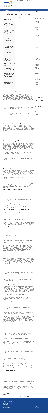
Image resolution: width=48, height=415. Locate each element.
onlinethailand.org (37, 73)
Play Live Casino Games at (7, 68)
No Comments (40, 98)
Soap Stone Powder (40, 113)
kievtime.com (36, 47)
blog (35, 30)
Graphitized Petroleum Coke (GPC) (41, 116)
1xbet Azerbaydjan (37, 20)
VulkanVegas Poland (37, 85)
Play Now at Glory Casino (7, 40)
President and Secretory (38, 407)
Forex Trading (36, 40)
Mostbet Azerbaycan (37, 59)
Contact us (36, 410)
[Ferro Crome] (36, 106)
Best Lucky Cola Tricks (7, 23)
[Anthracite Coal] (36, 111)
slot (35, 74)
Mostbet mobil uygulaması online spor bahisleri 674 (39, 67)
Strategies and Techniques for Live (9, 60)
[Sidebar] (1, 414)
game (35, 41)
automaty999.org (37, 26)
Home (3, 10)
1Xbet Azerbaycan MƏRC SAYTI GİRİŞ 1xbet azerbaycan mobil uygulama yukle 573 (40, 18)
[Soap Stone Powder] (36, 114)
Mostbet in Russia (37, 60)
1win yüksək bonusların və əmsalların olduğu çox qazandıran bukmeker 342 (39, 14)
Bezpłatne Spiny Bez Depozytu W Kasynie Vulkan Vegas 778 (39, 29)
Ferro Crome (39, 106)
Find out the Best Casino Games (39, 97)
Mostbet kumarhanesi (37, 65)
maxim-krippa (36, 58)
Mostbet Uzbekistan (37, 68)
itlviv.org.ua (36, 46)
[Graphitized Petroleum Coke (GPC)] (36, 116)
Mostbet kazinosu (37, 64)
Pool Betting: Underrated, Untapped (9, 65)
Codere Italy (36, 36)
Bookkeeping (36, 31)
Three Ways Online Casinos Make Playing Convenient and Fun (39, 100)
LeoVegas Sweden (37, 54)
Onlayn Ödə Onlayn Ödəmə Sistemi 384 (39, 72)
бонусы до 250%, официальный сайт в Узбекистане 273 (39, 88)
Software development (37, 79)
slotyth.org (36, 78)
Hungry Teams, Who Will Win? (8, 52)
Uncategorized (7, 10)
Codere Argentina (37, 35)
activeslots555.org (37, 21)
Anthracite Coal (40, 111)
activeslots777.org (37, 22)
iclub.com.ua (36, 42)
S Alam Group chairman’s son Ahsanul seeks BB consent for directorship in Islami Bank (9, 36)
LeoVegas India (37, 53)
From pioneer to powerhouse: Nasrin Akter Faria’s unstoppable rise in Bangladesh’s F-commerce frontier (9, 28)
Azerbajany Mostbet (37, 27)
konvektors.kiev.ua (37, 48)
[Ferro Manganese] (36, 109)
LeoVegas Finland (37, 52)
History (36, 406)
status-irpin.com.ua (37, 80)
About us (36, 403)
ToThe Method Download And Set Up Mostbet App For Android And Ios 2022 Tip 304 (40, 83)
